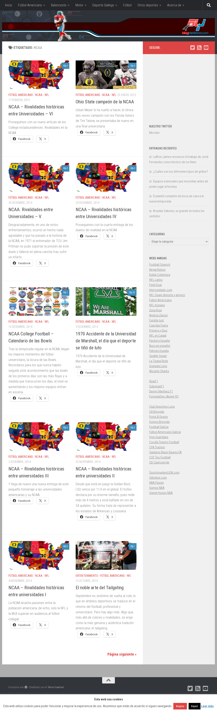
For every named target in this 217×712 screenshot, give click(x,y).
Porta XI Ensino (158, 417)
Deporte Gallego (103, 5)
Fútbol (127, 5)
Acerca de (174, 5)
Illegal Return (157, 270)
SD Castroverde (159, 462)
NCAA (38, 95)
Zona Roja (155, 310)
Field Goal (155, 285)
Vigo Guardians (158, 437)
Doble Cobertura (159, 275)
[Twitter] (192, 47)
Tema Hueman (56, 687)
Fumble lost (156, 320)
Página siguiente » (121, 654)
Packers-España (159, 341)
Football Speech (159, 264)
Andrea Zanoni (158, 315)
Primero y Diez (158, 330)
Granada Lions (158, 366)
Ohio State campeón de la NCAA (105, 101)
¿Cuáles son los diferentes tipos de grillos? (180, 172)
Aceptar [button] (180, 706)
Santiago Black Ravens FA (165, 452)
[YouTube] (206, 47)
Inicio (8, 5)
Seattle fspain (158, 356)
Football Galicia (158, 427)
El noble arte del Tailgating (100, 587)
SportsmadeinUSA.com (164, 472)
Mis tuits (154, 133)
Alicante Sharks (159, 371)
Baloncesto (58, 5)
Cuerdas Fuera (158, 325)
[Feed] (199, 47)
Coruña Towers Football (164, 442)
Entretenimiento (87, 575)
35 (133, 292)
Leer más (207, 706)
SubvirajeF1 (156, 386)
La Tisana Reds (158, 361)
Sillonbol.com (158, 478)
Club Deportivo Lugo (162, 407)
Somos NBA (156, 488)
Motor (79, 5)
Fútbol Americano (30, 5)
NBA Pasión (156, 483)
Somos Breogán (159, 422)
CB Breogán (156, 412)
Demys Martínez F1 (161, 391)
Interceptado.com (160, 290)
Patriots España (159, 351)
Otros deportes (148, 5)
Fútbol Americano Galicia (165, 432)
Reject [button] (194, 706)
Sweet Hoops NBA (161, 493)
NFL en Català (157, 336)
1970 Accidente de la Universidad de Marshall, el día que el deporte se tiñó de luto (106, 340)
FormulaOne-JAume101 (164, 396)
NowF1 (153, 381)
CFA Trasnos (157, 447)
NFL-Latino (156, 280)
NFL (47, 95)
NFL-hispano (157, 305)
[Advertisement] (179, 86)
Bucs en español (159, 346)
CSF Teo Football (160, 457)
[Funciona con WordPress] (26, 687)
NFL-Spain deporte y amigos (167, 295)
